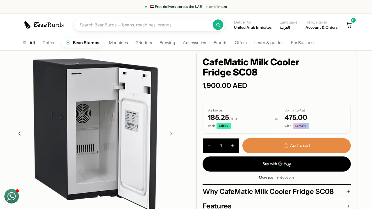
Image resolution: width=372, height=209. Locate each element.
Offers (241, 42)
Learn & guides (268, 42)
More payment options (276, 177)
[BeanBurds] (45, 24)
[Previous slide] (18, 134)
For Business (303, 42)
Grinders (143, 42)
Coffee (49, 42)
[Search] (218, 24)
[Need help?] (11, 196)
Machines (118, 42)
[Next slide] (172, 134)
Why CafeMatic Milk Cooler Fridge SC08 (268, 191)
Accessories (194, 42)
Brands (220, 42)
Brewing (167, 42)
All (32, 43)
